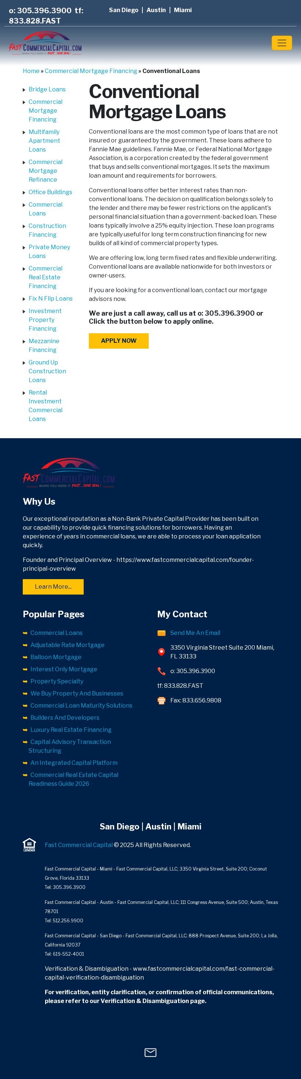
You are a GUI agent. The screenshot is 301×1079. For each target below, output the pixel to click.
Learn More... (53, 586)
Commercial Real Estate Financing (45, 277)
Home (31, 71)
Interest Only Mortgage (63, 669)
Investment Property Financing (45, 320)
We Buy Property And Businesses (76, 693)
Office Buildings (50, 192)
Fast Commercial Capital (79, 845)
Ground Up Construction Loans (47, 371)
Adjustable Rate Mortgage (67, 645)
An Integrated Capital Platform (73, 762)
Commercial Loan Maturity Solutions (81, 705)
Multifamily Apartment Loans (44, 140)
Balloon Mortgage (55, 657)
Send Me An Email (195, 632)
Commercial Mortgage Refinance (45, 171)
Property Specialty (56, 681)
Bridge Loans (47, 89)
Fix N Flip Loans (51, 298)
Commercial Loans (56, 632)
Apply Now (119, 340)
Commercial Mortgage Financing (91, 71)
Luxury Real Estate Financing (71, 729)
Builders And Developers (64, 717)
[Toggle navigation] (282, 43)
